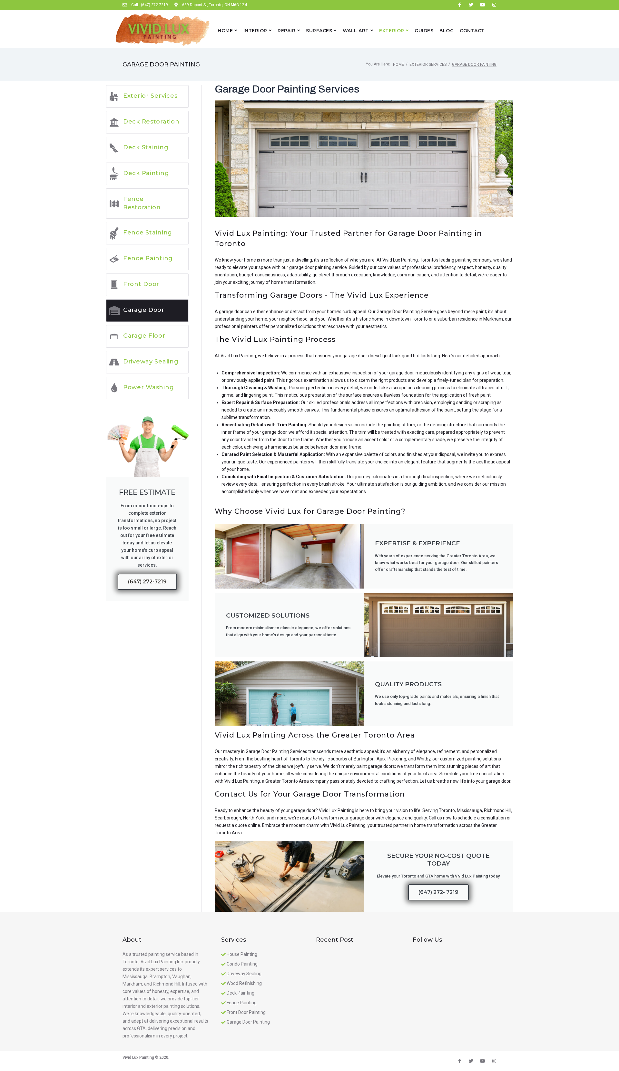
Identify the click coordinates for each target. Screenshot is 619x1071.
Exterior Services (428, 64)
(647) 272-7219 (147, 582)
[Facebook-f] (459, 5)
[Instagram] (494, 5)
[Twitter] (471, 5)
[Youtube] (482, 5)
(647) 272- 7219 (438, 892)
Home (398, 64)
